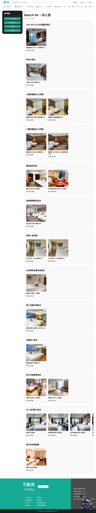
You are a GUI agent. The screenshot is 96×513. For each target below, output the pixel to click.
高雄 (86, 6)
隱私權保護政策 (41, 503)
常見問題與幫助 (41, 505)
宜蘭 (90, 6)
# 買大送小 (12, 26)
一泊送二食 (29, 497)
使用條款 (39, 500)
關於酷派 (39, 497)
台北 (65, 6)
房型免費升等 (29, 500)
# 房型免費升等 (12, 22)
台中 (82, 6)
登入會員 (90, 2)
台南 (69, 6)
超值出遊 (28, 505)
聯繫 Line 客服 (43, 486)
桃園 (73, 6)
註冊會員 (82, 2)
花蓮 (77, 6)
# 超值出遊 (12, 30)
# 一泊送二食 (12, 18)
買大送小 (28, 503)
